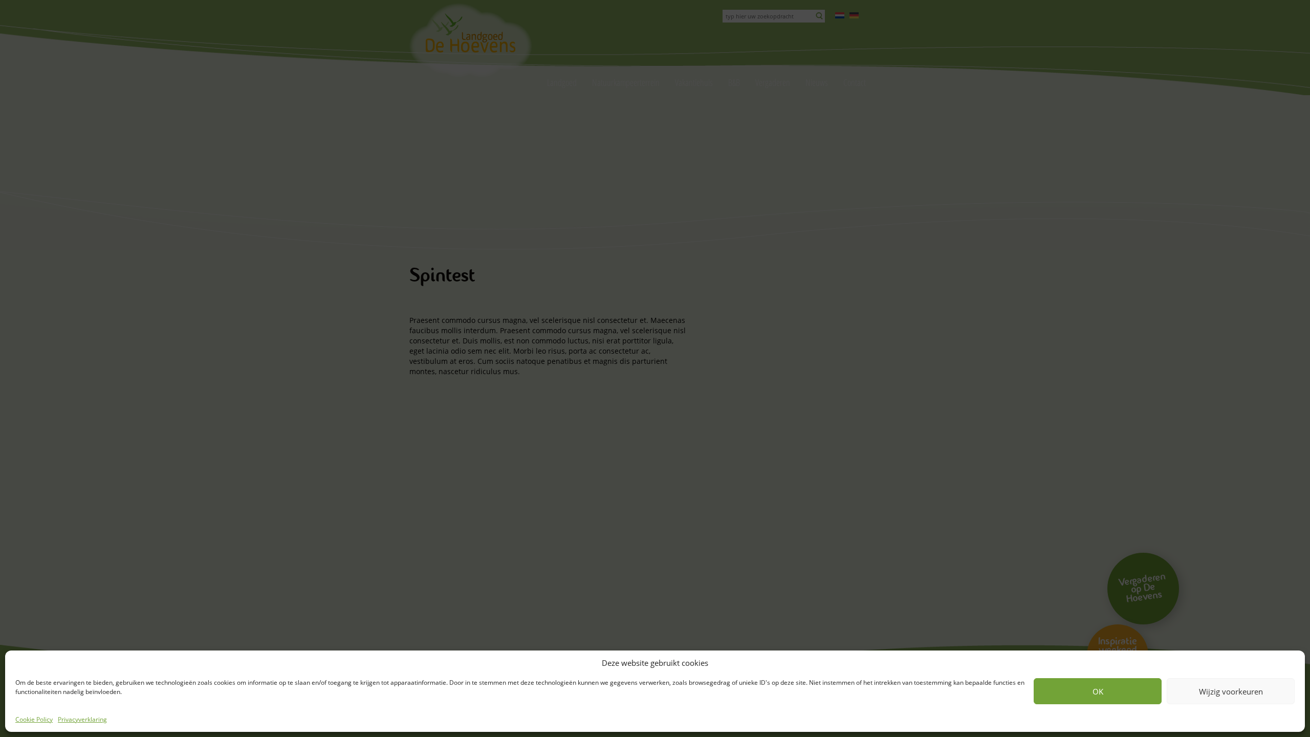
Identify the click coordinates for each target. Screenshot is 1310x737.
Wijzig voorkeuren (1231, 691)
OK (1098, 691)
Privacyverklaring (82, 719)
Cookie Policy (34, 719)
